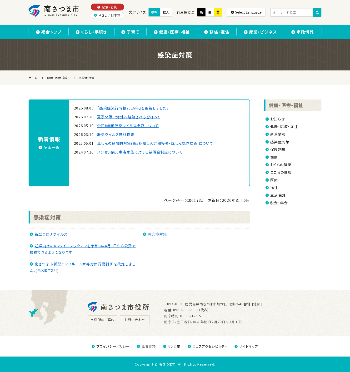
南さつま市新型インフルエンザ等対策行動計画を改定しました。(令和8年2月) (83, 267)
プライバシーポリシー (113, 346)
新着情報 (278, 134)
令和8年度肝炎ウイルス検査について (128, 125)
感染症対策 (47, 217)
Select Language (248, 12)
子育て (133, 32)
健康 (274, 156)
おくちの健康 (280, 164)
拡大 (166, 12)
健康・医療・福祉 (174, 32)
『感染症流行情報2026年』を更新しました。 (133, 107)
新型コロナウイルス (51, 234)
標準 (154, 12)
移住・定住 (219, 32)
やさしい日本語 (109, 15)
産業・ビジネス (263, 32)
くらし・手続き (94, 32)
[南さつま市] (54, 11)
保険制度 (278, 149)
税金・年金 (279, 202)
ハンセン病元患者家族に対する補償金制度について (140, 151)
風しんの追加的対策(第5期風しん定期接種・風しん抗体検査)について (155, 143)
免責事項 (148, 346)
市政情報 (305, 32)
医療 (274, 179)
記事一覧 (52, 147)
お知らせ (277, 118)
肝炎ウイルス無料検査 (115, 134)
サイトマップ (248, 346)
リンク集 (174, 346)
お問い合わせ (134, 319)
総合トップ (51, 32)
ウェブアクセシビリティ (209, 346)
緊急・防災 (109, 7)
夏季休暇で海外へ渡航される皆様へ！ (128, 116)
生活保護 (278, 195)
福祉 (274, 187)
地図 (256, 304)
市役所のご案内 (102, 319)
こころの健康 (281, 172)
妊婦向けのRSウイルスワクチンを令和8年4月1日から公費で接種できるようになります (83, 249)
